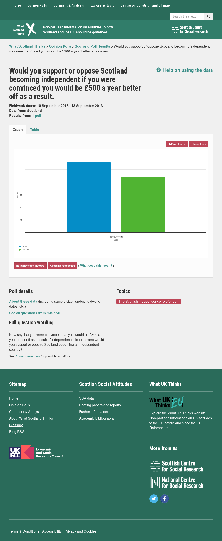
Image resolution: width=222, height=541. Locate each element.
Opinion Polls (37, 5)
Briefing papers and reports (100, 404)
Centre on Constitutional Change (145, 5)
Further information (93, 411)
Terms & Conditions (24, 531)
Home (16, 5)
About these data (23, 301)
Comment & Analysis (68, 5)
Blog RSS (16, 431)
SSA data (86, 398)
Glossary (16, 424)
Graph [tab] (18, 129)
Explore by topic (102, 5)
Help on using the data (187, 70)
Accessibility (52, 531)
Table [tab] (34, 129)
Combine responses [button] (62, 265)
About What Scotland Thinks (31, 418)
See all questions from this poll (34, 312)
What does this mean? (96, 265)
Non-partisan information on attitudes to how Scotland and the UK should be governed (78, 29)
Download (177, 144)
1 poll (36, 115)
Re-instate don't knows (30, 265)
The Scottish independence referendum (149, 301)
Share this (198, 144)
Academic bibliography (96, 418)
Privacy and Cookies (80, 531)
